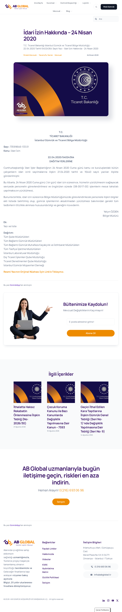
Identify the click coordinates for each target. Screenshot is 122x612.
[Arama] (96, 7)
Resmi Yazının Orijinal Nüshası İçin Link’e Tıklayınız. (34, 271)
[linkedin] (104, 600)
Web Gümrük (108, 7)
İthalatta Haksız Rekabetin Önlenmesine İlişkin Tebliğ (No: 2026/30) (27, 415)
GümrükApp (15, 285)
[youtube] (113, 600)
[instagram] (108, 600)
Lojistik (86, 3)
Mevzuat (56, 11)
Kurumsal (50, 3)
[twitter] (117, 600)
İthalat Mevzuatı (30, 55)
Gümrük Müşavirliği (68, 3)
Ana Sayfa (38, 3)
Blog (68, 11)
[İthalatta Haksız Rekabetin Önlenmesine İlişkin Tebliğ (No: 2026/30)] (27, 392)
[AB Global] (18, 6)
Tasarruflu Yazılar (46, 55)
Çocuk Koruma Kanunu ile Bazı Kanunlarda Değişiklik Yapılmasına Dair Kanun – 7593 (58, 417)
